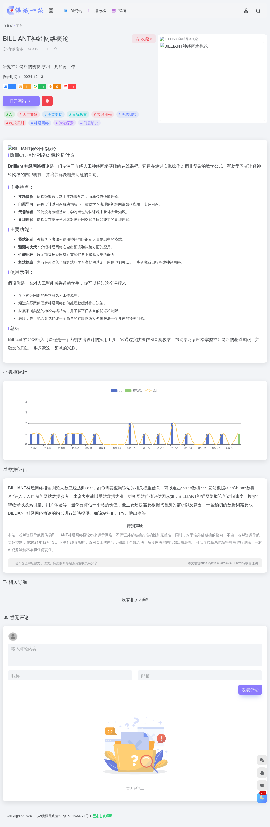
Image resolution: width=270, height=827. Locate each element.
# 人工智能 (28, 114)
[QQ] (262, 772)
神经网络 (36, 154)
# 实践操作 (103, 114)
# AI (9, 114)
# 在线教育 (78, 114)
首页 (10, 25)
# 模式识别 (15, 122)
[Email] (262, 785)
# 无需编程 (128, 114)
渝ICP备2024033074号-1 (73, 815)
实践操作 (171, 166)
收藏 (146, 39)
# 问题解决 (89, 122)
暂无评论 (19, 617)
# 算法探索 (65, 122)
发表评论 (250, 690)
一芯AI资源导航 (44, 815)
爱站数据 (216, 488)
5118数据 (192, 488)
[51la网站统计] (102, 815)
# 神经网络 (40, 122)
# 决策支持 (53, 114)
